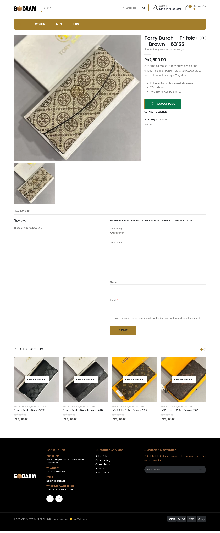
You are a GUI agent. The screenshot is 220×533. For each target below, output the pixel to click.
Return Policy (102, 456)
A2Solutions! (81, 519)
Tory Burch (149, 124)
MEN (59, 24)
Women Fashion (38, 407)
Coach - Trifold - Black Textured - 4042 (83, 410)
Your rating (116, 228)
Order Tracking (102, 460)
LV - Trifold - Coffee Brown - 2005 (129, 410)
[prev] (198, 38)
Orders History (102, 464)
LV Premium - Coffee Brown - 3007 (179, 410)
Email (114, 299)
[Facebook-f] (50, 498)
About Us (100, 468)
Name (114, 282)
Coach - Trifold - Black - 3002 (29, 410)
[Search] (143, 8)
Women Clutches (22, 407)
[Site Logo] (25, 9)
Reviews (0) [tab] (22, 210)
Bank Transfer (102, 472)
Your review (117, 242)
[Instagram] (59, 498)
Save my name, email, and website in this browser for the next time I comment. (157, 317)
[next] (203, 38)
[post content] (36, 379)
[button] (201, 349)
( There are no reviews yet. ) (172, 49)
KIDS (76, 24)
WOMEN (40, 24)
